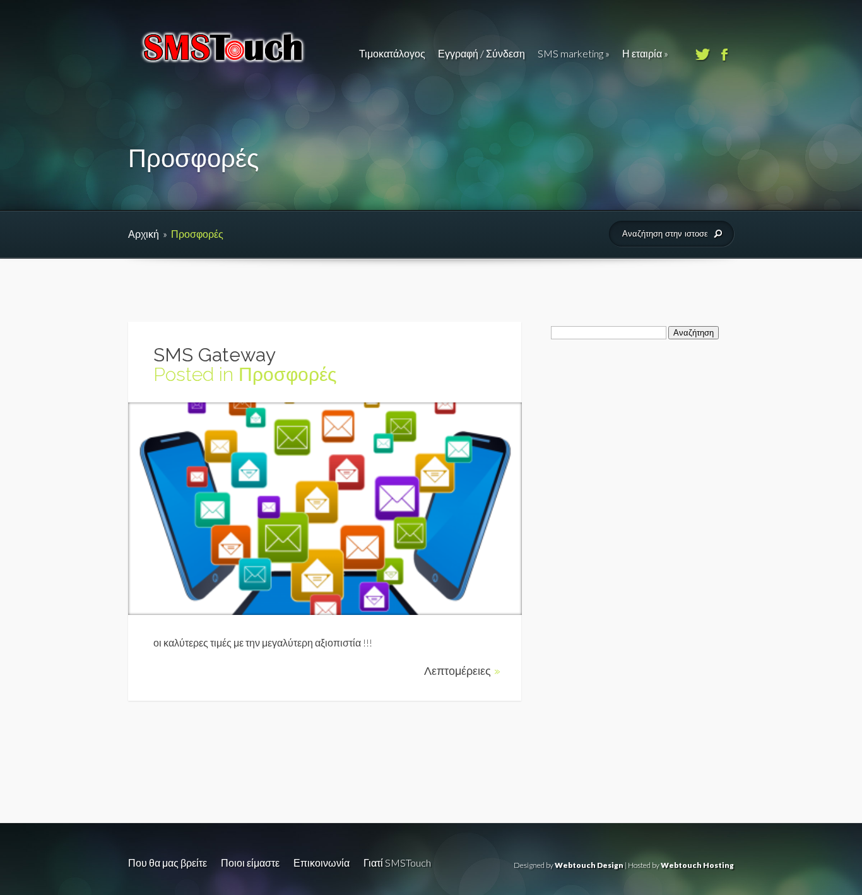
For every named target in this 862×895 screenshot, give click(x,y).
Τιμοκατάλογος (392, 53)
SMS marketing (574, 53)
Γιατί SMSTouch (397, 863)
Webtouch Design (589, 865)
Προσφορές (287, 374)
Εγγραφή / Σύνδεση (481, 53)
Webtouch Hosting (697, 865)
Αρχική (143, 234)
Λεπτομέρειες (462, 671)
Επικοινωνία (321, 863)
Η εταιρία (645, 53)
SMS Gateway (214, 355)
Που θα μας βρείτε (167, 863)
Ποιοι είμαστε (250, 863)
